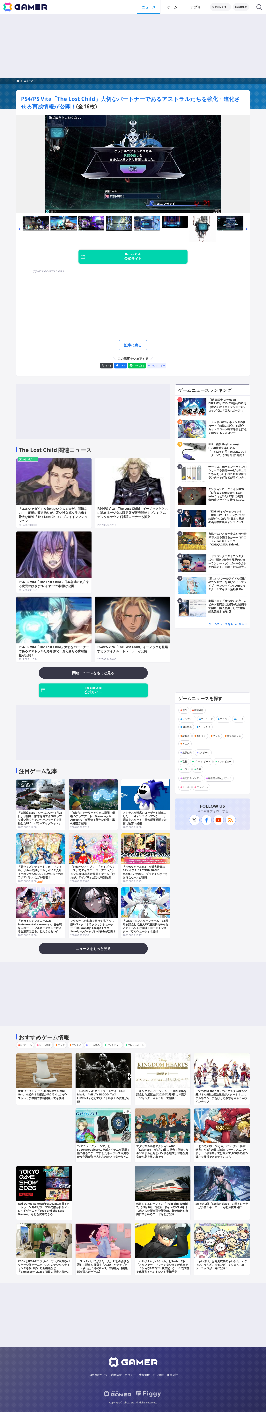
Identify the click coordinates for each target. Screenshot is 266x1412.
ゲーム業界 (94, 1045)
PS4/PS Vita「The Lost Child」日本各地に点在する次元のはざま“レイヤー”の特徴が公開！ (54, 584)
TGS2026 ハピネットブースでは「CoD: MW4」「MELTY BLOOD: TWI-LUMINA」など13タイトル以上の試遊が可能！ (103, 1096)
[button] (19, 229)
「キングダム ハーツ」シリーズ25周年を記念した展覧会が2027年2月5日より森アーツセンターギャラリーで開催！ (161, 1094)
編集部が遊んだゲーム (220, 778)
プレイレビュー (28, 459)
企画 (198, 769)
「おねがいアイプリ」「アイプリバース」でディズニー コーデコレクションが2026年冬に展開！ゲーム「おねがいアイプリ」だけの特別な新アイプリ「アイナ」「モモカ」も (92, 874)
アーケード (207, 719)
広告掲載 (158, 1375)
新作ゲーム (26, 1045)
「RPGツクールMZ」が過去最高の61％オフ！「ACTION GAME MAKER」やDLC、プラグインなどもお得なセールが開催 (145, 872)
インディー (188, 719)
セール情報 (45, 1045)
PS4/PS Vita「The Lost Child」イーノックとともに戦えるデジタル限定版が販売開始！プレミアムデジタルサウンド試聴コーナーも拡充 (132, 512)
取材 (184, 761)
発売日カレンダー (191, 778)
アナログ (224, 719)
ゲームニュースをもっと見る (226, 624)
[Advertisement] (133, 46)
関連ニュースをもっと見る (93, 672)
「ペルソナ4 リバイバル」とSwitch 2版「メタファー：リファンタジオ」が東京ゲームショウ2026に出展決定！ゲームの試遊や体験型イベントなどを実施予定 (162, 1266)
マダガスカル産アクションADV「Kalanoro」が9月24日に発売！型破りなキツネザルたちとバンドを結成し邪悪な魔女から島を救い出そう (162, 1151)
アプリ (195, 7)
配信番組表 (241, 7)
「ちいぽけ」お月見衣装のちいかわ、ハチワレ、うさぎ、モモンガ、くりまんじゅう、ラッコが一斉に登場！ (221, 1264)
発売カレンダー (220, 7)
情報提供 (144, 1375)
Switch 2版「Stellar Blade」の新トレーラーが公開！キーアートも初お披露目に (222, 1205)
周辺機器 (187, 727)
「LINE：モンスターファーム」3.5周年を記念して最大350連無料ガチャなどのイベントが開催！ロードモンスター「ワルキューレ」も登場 (145, 926)
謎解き (185, 735)
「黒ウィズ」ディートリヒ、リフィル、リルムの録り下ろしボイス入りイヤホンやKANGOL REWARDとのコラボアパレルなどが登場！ (40, 872)
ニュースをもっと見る (93, 948)
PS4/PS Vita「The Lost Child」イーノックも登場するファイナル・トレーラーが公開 (132, 649)
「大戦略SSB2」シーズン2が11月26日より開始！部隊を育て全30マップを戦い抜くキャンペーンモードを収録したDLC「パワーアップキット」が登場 (40, 820)
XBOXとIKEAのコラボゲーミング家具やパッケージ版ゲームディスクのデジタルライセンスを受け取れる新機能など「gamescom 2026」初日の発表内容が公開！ (44, 1268)
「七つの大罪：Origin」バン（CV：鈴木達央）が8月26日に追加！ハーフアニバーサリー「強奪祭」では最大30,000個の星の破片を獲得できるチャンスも (222, 1151)
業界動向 (187, 752)
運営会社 (172, 1375)
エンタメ (201, 735)
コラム (185, 769)
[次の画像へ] (133, 164)
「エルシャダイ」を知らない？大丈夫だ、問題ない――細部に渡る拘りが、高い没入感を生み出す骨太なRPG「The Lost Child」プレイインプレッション (53, 514)
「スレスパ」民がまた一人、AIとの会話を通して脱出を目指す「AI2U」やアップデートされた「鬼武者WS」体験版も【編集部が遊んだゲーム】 (103, 1266)
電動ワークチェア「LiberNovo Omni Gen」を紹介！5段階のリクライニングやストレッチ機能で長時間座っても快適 (43, 1094)
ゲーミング (205, 727)
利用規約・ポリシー (123, 1375)
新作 (184, 710)
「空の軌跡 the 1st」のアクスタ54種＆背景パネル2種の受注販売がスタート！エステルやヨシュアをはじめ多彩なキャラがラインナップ (221, 1096)
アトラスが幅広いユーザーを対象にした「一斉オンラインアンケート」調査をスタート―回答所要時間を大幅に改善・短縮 (144, 818)
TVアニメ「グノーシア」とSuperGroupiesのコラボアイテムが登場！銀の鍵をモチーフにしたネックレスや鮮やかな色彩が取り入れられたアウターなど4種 (103, 1153)
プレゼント (202, 787)
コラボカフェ (234, 735)
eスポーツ (204, 752)
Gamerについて (98, 1375)
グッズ (216, 735)
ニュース (149, 7)
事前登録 (198, 710)
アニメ (185, 743)
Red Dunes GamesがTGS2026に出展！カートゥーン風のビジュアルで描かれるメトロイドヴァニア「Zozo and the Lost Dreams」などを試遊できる (44, 1209)
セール (185, 787)
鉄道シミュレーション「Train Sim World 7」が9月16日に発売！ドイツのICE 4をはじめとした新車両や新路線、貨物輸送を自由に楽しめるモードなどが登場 (162, 1209)
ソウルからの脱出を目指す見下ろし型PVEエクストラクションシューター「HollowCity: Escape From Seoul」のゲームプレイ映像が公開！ (93, 926)
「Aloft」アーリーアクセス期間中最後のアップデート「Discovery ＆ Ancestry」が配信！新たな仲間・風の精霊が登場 (92, 818)
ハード (239, 719)
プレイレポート (202, 761)
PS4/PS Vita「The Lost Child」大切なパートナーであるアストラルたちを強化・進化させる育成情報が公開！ (54, 651)
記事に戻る (133, 345)
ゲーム (172, 7)
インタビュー (225, 761)
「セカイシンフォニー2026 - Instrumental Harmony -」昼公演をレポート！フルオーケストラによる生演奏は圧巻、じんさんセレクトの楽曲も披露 (40, 928)
